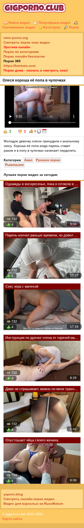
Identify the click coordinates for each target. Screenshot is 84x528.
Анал (28, 160)
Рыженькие (14, 165)
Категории (51, 27)
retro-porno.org (16, 38)
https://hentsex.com (19, 66)
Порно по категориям (21, 52)
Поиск (73, 27)
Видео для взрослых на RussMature (33, 503)
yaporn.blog (13, 494)
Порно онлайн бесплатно (24, 56)
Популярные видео (54, 22)
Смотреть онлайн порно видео (29, 499)
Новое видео (18, 22)
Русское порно (48, 160)
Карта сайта (12, 519)
